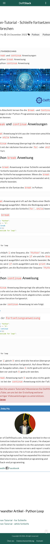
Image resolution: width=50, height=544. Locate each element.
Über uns (10, 541)
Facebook (14, 468)
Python (35, 34)
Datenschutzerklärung (25, 541)
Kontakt (39, 541)
